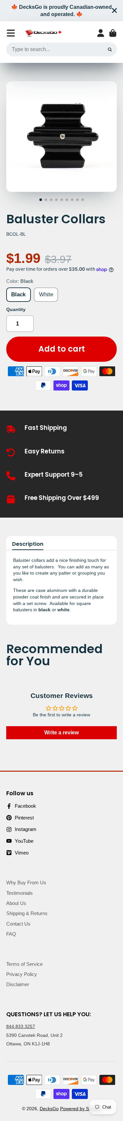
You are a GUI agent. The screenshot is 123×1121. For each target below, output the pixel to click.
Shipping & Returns (27, 913)
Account (101, 33)
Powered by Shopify (80, 1108)
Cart (113, 33)
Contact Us (18, 924)
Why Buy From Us (26, 882)
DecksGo (49, 1108)
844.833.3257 (20, 1026)
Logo (43, 33)
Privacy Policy (21, 974)
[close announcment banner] (114, 10)
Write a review (61, 732)
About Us (16, 903)
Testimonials (19, 893)
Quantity (16, 309)
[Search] (109, 49)
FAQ (11, 934)
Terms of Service (24, 964)
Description (27, 544)
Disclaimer (17, 984)
